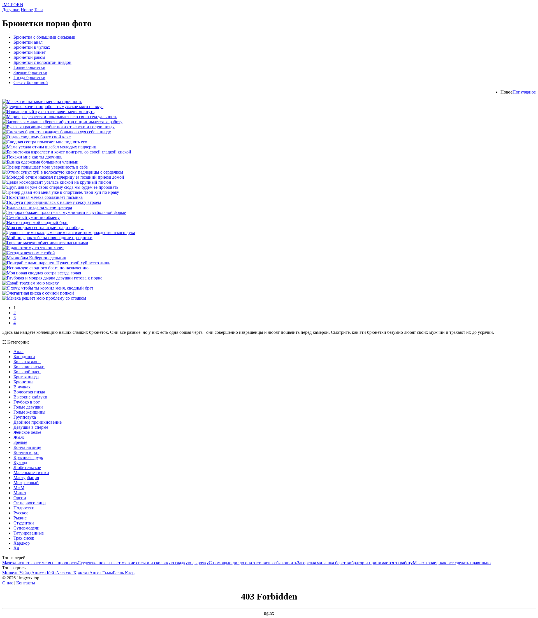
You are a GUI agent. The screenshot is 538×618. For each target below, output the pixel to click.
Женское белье (27, 432)
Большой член (27, 371)
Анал (18, 351)
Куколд (20, 462)
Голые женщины (29, 412)
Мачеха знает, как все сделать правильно (452, 562)
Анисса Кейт (43, 572)
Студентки (23, 523)
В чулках (22, 386)
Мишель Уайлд (16, 572)
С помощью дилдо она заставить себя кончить (253, 562)
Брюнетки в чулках (31, 47)
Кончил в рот (26, 452)
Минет (19, 492)
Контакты (25, 582)
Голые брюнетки (29, 67)
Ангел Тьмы (101, 572)
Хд (16, 548)
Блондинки (24, 356)
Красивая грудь (28, 457)
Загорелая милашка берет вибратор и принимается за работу (355, 562)
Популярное (524, 92)
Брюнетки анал (28, 42)
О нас (7, 582)
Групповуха (24, 417)
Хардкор (21, 543)
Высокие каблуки (30, 397)
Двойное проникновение (37, 422)
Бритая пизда (26, 376)
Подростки (23, 507)
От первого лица (29, 502)
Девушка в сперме (30, 427)
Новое (27, 9)
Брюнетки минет (29, 52)
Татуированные (28, 533)
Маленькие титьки (31, 472)
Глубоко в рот (26, 402)
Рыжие (20, 518)
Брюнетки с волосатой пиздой (42, 62)
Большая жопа (27, 361)
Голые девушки (28, 407)
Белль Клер (123, 572)
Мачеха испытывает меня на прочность (40, 562)
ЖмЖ (18, 437)
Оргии (19, 497)
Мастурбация (26, 477)
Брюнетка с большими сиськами (44, 37)
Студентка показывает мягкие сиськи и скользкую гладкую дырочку (143, 562)
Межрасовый (26, 482)
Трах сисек (23, 538)
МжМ (18, 487)
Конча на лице (27, 447)
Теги (38, 9)
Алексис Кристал (72, 572)
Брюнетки (23, 381)
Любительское (27, 467)
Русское (20, 512)
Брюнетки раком (29, 57)
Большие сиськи (29, 366)
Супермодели (26, 528)
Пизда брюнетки (29, 77)
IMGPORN (12, 4)
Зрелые (20, 442)
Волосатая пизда (29, 392)
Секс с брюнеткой (30, 82)
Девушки (11, 9)
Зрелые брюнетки (30, 72)
